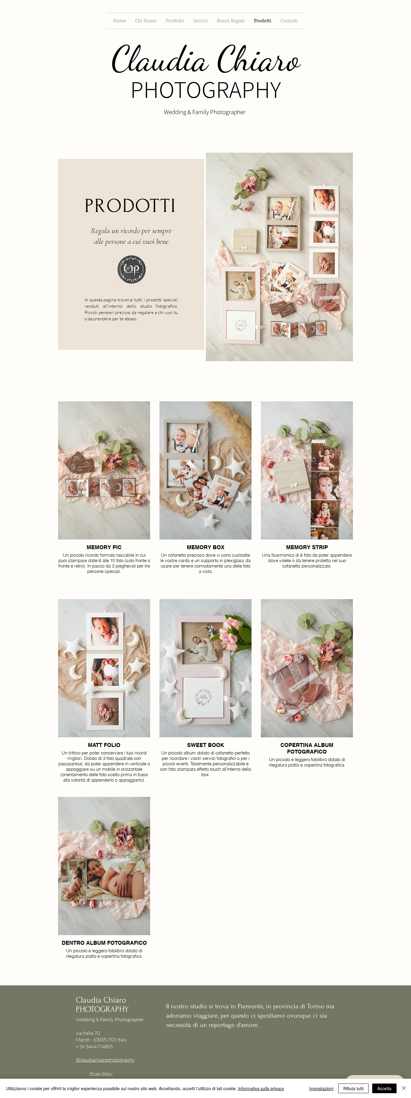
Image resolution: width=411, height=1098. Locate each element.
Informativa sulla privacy (261, 1088)
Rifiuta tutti (353, 1088)
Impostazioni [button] (321, 1088)
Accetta (384, 1088)
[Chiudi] (403, 1088)
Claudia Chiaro (205, 58)
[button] (175, 21)
